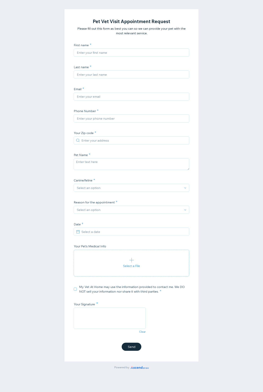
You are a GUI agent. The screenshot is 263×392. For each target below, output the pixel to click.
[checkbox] (75, 289)
